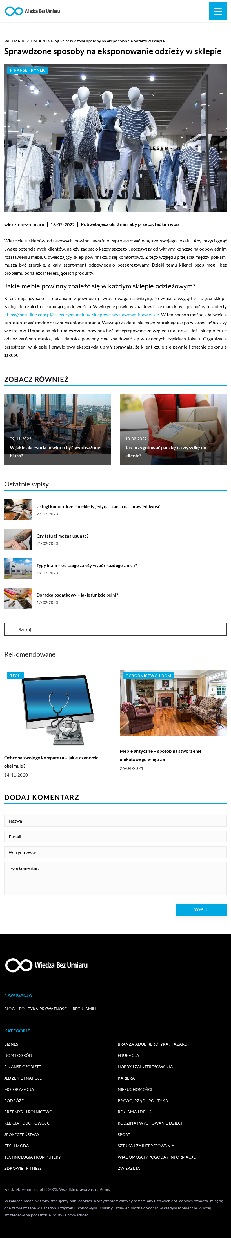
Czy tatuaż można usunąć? (62, 535)
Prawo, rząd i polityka (143, 1100)
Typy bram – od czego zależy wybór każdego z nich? (87, 565)
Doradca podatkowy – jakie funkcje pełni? (77, 594)
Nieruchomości (135, 1089)
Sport (124, 1134)
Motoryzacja (19, 1089)
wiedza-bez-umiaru (24, 224)
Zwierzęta (129, 1168)
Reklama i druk (135, 1111)
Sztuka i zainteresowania (146, 1145)
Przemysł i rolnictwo (28, 1111)
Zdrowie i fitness (22, 1168)
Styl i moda (16, 1145)
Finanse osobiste (22, 1066)
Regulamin (84, 1008)
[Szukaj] (11, 629)
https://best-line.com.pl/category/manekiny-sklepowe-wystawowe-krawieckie (81, 314)
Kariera (126, 1078)
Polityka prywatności (43, 1008)
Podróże (14, 1100)
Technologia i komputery (32, 1157)
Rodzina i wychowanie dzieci (150, 1123)
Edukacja (128, 1055)
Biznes (11, 1044)
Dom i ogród (18, 1055)
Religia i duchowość (27, 1123)
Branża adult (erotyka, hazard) (153, 1044)
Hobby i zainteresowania (145, 1066)
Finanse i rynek (27, 70)
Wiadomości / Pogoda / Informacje (157, 1157)
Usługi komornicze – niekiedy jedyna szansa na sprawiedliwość (98, 506)
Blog (9, 1008)
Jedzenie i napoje (23, 1078)
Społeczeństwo (21, 1134)
